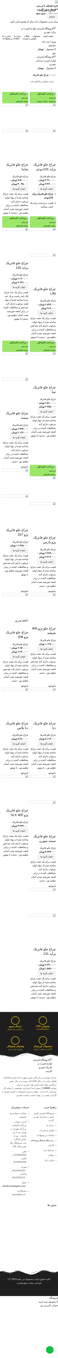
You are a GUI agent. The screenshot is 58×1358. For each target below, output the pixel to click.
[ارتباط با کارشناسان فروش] (50, 1350)
